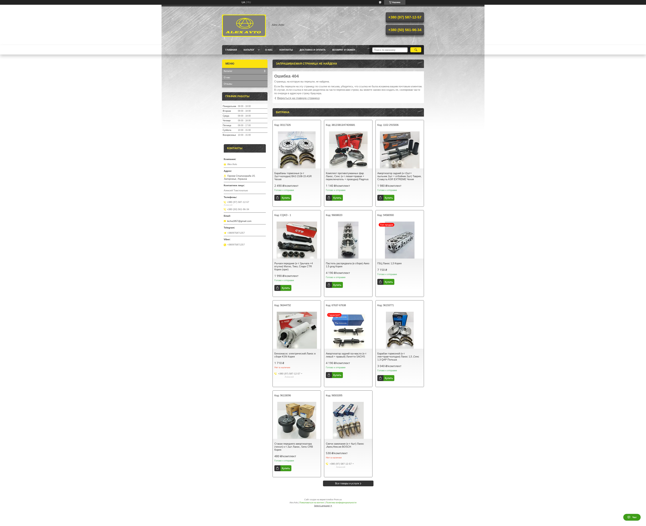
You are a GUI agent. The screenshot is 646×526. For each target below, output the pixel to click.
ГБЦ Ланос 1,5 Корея (389, 263)
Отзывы (228, 83)
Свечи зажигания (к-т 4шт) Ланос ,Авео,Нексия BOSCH (345, 445)
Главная (231, 49)
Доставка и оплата (313, 49)
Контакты (286, 49)
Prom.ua (338, 499)
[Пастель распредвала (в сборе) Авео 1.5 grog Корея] (348, 240)
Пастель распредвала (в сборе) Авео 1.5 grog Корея (347, 265)
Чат (634, 517)
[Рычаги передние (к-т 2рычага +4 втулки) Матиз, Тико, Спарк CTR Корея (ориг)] (296, 240)
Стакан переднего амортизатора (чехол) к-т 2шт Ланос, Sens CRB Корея (293, 446)
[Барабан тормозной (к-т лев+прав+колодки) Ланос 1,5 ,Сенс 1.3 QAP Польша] (399, 330)
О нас (269, 49)
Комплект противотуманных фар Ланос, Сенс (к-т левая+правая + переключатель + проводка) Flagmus (347, 176)
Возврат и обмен (343, 49)
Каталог (249, 49)
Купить (286, 197)
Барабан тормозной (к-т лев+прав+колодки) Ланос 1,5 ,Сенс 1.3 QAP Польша (398, 356)
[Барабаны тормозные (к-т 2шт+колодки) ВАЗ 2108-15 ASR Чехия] (296, 149)
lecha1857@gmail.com (239, 221)
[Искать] (415, 49)
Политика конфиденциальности (341, 502)
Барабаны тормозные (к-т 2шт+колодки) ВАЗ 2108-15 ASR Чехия (293, 176)
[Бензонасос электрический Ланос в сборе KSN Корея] (296, 330)
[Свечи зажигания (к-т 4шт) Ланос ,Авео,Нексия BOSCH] (348, 420)
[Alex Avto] (244, 25)
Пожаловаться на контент (311, 502)
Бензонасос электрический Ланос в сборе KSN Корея (295, 355)
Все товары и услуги (347, 483)
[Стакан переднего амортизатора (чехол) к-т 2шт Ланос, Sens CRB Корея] (296, 420)
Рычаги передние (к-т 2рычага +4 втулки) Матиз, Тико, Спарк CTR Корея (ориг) (293, 266)
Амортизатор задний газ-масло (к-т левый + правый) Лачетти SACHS (346, 355)
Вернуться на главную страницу (298, 98)
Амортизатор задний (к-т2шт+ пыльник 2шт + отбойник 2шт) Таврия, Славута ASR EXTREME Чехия (399, 176)
